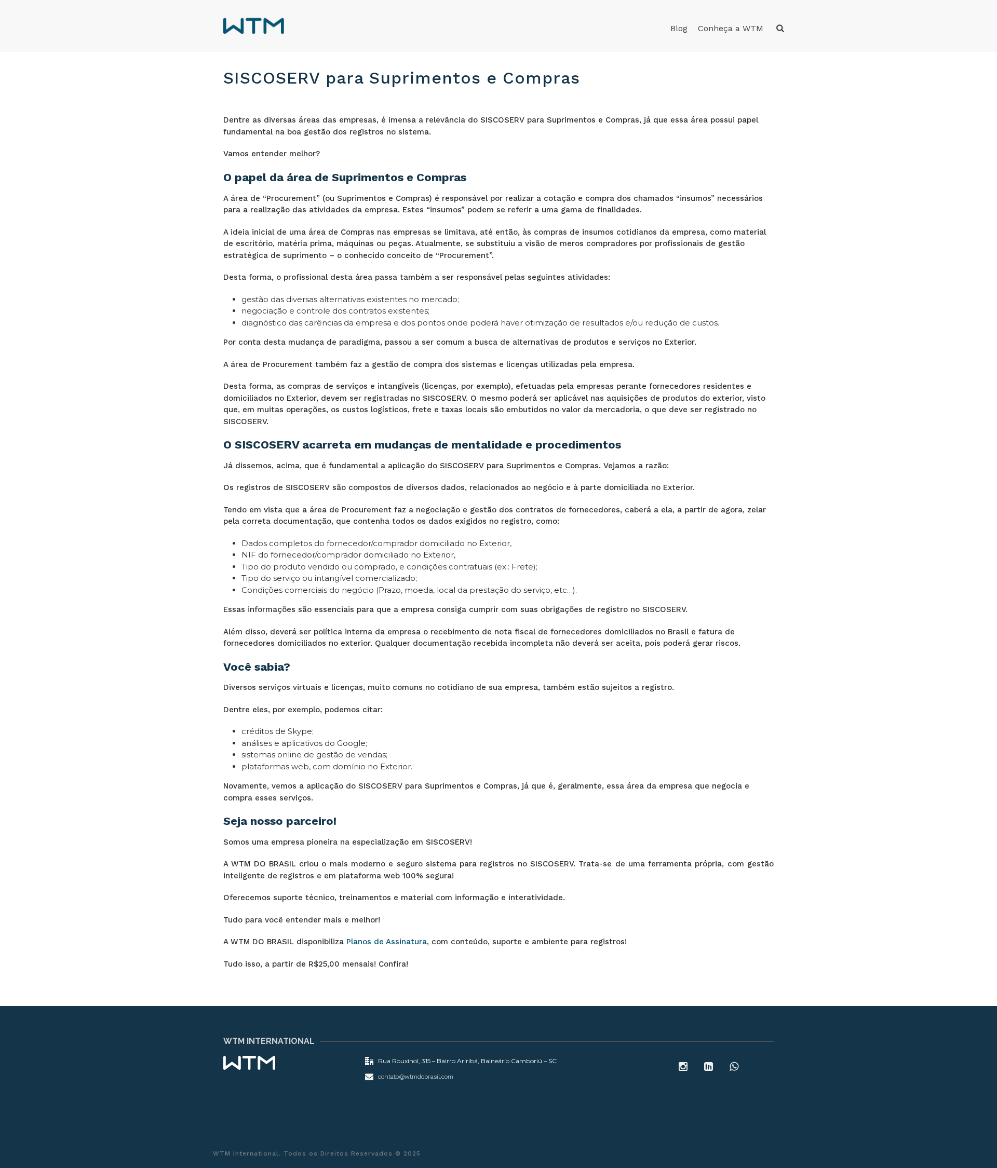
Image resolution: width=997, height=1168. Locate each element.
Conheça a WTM (730, 28)
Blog (679, 28)
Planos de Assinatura (386, 941)
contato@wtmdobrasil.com (415, 1076)
